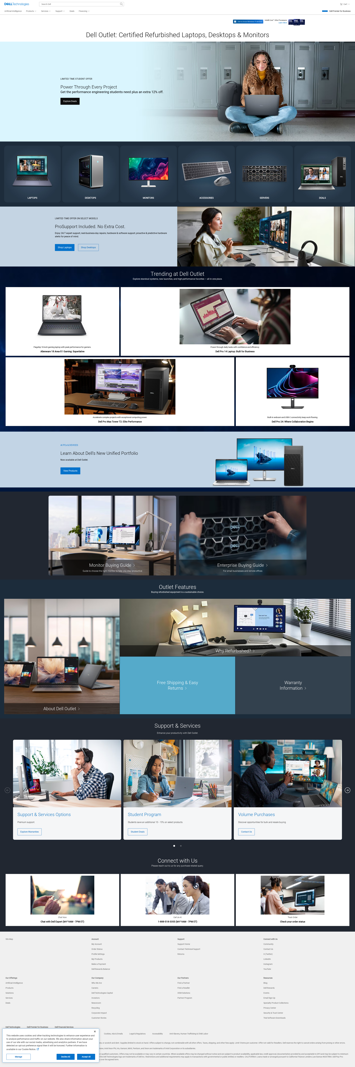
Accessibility (157, 1034)
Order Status (97, 949)
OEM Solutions (184, 993)
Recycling (96, 1008)
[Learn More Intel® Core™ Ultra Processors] (297, 21)
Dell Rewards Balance (101, 969)
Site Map (9, 939)
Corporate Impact (99, 1013)
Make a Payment (99, 964)
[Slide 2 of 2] (181, 846)
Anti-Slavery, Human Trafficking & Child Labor (188, 1034)
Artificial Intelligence (14, 983)
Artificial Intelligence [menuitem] (13, 11)
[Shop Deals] (322, 174)
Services (9, 998)
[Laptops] (32, 174)
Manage (18, 1057)
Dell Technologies (13, 1027)
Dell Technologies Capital (102, 993)
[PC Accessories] (206, 174)
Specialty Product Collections (275, 1003)
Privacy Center (269, 1008)
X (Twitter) (268, 954)
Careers (95, 988)
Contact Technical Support (189, 949)
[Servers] (264, 174)
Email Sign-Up (269, 998)
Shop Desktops (88, 247)
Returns (181, 954)
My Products (97, 959)
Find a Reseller (184, 988)
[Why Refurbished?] (235, 627)
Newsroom (96, 1003)
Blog (265, 983)
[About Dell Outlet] (62, 656)
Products (9, 988)
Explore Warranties (29, 831)
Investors (96, 998)
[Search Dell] (121, 4)
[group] (67, 790)
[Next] (347, 790)
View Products (70, 470)
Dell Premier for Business (340, 11)
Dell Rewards (269, 988)
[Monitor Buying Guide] (112, 535)
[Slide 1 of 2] (174, 846)
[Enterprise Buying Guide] (242, 535)
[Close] (95, 1031)
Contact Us (246, 831)
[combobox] (81, 4)
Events (266, 993)
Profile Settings (98, 954)
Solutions (10, 993)
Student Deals (137, 831)
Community (268, 944)
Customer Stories (99, 1018)
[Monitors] (148, 174)
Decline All (65, 1057)
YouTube (267, 969)
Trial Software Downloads (274, 1018)
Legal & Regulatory (137, 1034)
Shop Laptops (65, 247)
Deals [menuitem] (72, 11)
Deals (8, 1003)
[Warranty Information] (293, 685)
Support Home (184, 944)
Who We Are (97, 983)
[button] (345, 4)
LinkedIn (267, 959)
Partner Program (185, 998)
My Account (97, 944)
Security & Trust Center (273, 1013)
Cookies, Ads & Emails (113, 1034)
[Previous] (7, 790)
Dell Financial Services (64, 1027)
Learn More (283, 23)
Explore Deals (70, 101)
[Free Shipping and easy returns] (177, 685)
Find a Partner (184, 983)
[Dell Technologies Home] (16, 4)
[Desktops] (90, 174)
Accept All (86, 1057)
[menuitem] (31, 11)
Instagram (267, 964)
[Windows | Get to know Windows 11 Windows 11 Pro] (248, 21)
